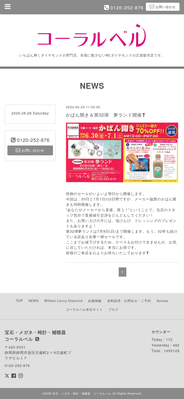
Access (162, 300)
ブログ (113, 309)
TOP (19, 300)
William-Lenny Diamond (63, 300)
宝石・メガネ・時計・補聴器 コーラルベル (82, 393)
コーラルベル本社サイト (84, 309)
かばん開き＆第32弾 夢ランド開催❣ (106, 114)
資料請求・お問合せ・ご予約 (129, 300)
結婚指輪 (95, 300)
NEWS (33, 300)
